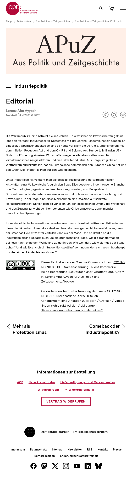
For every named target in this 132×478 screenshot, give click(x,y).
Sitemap (57, 449)
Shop (9, 21)
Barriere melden (44, 456)
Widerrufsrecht (48, 389)
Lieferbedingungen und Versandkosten (87, 382)
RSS (89, 449)
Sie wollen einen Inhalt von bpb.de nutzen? (72, 310)
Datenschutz (38, 449)
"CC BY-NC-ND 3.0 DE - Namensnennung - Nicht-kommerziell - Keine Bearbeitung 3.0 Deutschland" (83, 267)
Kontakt (102, 449)
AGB (20, 382)
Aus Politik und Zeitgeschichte (53, 21)
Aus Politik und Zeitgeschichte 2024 (95, 21)
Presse (117, 449)
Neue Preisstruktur (42, 382)
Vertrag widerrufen (66, 401)
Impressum (17, 449)
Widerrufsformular (81, 389)
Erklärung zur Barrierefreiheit (79, 456)
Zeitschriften (24, 21)
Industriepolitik (30, 86)
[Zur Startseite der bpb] (22, 14)
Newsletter (75, 449)
